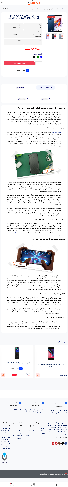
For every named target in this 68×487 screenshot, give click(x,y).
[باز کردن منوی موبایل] (66, 2)
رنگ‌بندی (40, 54)
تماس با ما (31, 433)
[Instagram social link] (59, 443)
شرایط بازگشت (30, 436)
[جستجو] (2, 2)
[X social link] (62, 443)
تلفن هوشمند (41, 428)
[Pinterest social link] (53, 443)
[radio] (41, 57)
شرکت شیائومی (56, 132)
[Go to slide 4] (53, 30)
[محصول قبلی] (7, 9)
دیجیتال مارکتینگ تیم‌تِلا (46, 474)
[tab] (45, 87)
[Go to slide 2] (56, 30)
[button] (62, 23)
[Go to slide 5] (51, 30)
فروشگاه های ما (17, 436)
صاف (40, 60)
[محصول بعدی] (3, 9)
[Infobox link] (57, 404)
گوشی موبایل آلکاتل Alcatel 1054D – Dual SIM (17, 363)
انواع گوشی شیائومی (13, 233)
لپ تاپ (43, 430)
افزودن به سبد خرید (19, 63)
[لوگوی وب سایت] (34, 2)
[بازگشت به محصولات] (5, 9)
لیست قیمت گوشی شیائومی (37, 9)
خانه (64, 9)
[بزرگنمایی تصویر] (61, 29)
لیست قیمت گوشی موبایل (54, 9)
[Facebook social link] (65, 443)
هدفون (43, 433)
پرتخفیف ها (30, 430)
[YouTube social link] (56, 443)
